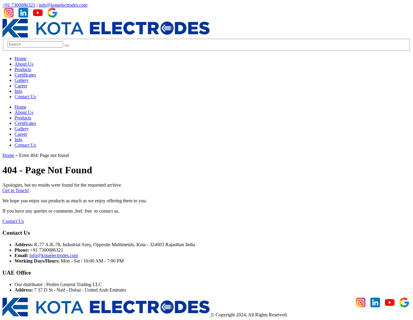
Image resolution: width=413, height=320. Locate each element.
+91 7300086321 (18, 5)
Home (20, 58)
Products (23, 69)
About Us (24, 64)
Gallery (22, 80)
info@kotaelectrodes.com (63, 5)
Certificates (25, 74)
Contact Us (25, 96)
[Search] (66, 46)
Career (21, 85)
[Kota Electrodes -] (106, 35)
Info (18, 91)
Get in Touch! (15, 190)
